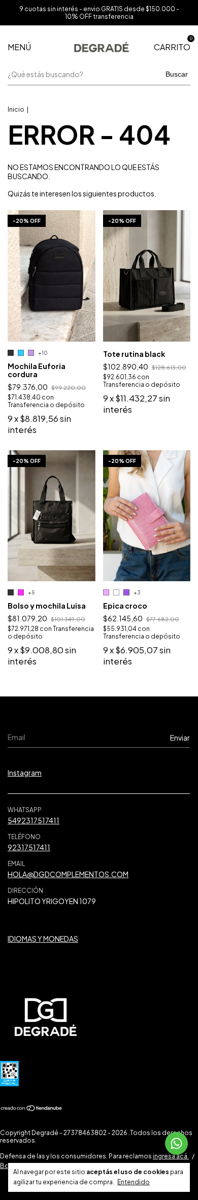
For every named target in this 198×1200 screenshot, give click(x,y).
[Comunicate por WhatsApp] (176, 1143)
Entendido (133, 1182)
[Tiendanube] (31, 1108)
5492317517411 (33, 820)
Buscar (177, 74)
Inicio (16, 109)
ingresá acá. (171, 1156)
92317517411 (29, 847)
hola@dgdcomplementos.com (68, 874)
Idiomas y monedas (43, 938)
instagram (25, 772)
